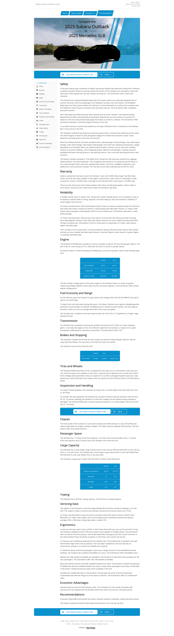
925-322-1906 (136, 6)
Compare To (90, 13)
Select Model (76, 13)
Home (65, 13)
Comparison (42, 83)
